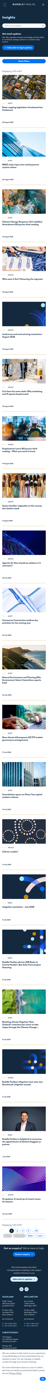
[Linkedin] (21, 1289)
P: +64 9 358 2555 (9, 1323)
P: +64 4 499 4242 (31, 1323)
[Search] (43, 4)
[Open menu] (4, 4)
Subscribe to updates (22, 1279)
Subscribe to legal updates (19, 47)
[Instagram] (27, 1289)
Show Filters (24, 61)
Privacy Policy (15, 1373)
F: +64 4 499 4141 (31, 1326)
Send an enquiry (22, 1254)
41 (37, 1231)
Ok (42, 1379)
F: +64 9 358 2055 (9, 1326)
